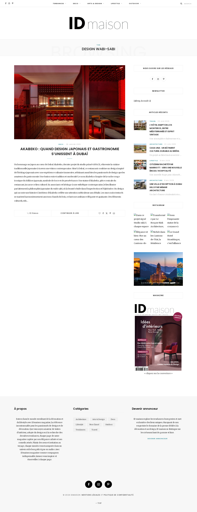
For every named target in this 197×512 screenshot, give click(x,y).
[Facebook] (103, 213)
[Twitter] (107, 213)
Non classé (94, 424)
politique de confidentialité (119, 495)
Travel (153, 121)
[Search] (181, 3)
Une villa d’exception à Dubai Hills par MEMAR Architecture (166, 187)
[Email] (114, 213)
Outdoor (134, 3)
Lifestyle (115, 3)
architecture (156, 144)
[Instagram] (98, 484)
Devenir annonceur (157, 438)
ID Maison (33, 213)
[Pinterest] (110, 213)
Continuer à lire (70, 213)
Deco (75, 3)
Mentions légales (91, 495)
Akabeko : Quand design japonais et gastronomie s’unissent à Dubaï (69, 151)
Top (99, 503)
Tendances (58, 3)
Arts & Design (94, 3)
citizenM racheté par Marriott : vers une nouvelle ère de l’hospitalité (166, 167)
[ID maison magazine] (99, 23)
